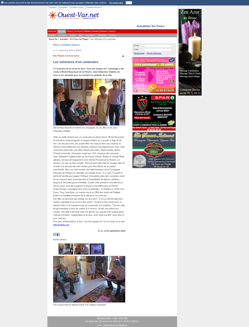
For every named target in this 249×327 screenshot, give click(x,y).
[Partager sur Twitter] (55, 234)
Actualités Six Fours (150, 26)
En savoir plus (116, 2)
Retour (56, 45)
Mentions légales (104, 318)
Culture (73, 35)
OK (128, 2)
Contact (112, 31)
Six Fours (62, 31)
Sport (81, 35)
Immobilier (63, 7)
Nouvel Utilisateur (154, 53)
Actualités (53, 7)
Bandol (95, 31)
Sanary (70, 31)
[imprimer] (123, 56)
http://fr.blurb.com (61, 225)
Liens (115, 318)
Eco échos (63, 35)
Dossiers (112, 35)
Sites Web (123, 318)
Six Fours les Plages (79, 39)
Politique (52, 35)
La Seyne (78, 31)
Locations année (76, 7)
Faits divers (90, 35)
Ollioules (87, 31)
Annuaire (103, 31)
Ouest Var (52, 31)
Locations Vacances (94, 7)
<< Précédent (65, 45)
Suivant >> (75, 45)
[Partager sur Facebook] (58, 234)
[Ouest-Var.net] (73, 15)
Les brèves (102, 35)
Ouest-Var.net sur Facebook (115, 325)
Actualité (64, 39)
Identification (139, 53)
